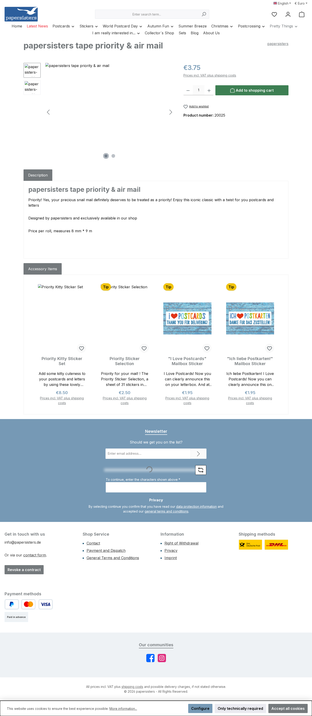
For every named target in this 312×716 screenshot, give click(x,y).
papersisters (277, 43)
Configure (200, 708)
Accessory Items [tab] (42, 269)
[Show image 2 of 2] (113, 156)
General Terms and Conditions (113, 558)
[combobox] (147, 14)
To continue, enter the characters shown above (143, 479)
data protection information (196, 506)
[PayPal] (12, 604)
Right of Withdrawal (181, 543)
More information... (123, 709)
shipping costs (132, 687)
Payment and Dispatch (106, 550)
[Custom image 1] (250, 545)
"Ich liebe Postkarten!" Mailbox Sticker (250, 361)
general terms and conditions (166, 511)
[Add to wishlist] (81, 348)
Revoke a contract (24, 569)
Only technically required (240, 708)
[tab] (38, 175)
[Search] (203, 14)
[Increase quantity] (209, 90)
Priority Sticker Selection (125, 361)
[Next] (170, 112)
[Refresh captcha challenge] (200, 470)
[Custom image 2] (276, 545)
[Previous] (48, 112)
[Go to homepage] (21, 14)
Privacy (170, 550)
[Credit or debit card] (37, 604)
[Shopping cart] (301, 14)
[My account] (288, 14)
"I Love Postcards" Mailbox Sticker (187, 361)
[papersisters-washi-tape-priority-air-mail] (109, 112)
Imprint (170, 558)
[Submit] (198, 454)
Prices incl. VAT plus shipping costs (209, 75)
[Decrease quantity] (188, 90)
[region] (99, 112)
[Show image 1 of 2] (106, 156)
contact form (34, 555)
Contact (93, 543)
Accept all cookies (288, 708)
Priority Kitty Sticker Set (62, 361)
